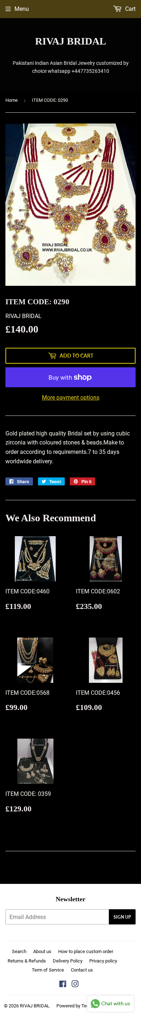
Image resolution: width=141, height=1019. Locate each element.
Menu (21, 8)
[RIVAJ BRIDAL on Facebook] (63, 984)
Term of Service (48, 970)
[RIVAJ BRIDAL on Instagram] (75, 984)
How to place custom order (85, 951)
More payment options (70, 397)
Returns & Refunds (27, 961)
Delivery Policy (67, 961)
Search (19, 951)
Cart (130, 8)
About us (42, 951)
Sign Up (122, 917)
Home (11, 100)
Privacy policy (103, 961)
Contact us (82, 970)
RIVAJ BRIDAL (70, 41)
